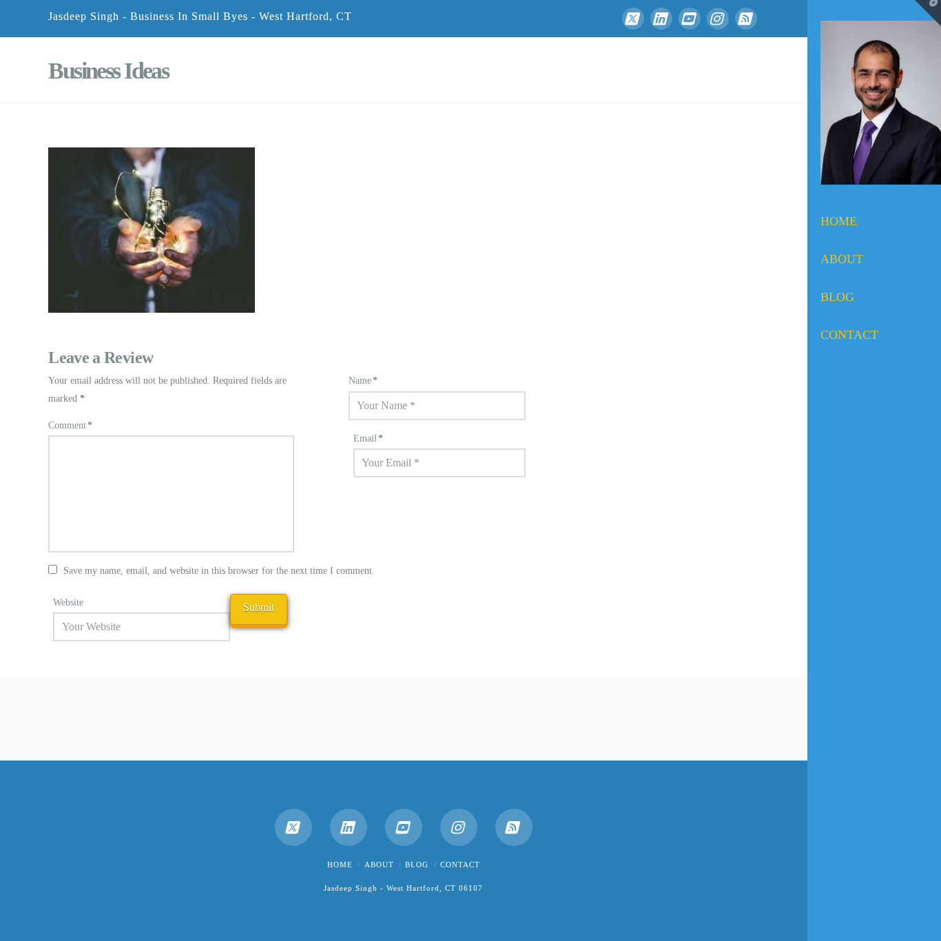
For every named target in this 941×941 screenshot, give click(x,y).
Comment (70, 425)
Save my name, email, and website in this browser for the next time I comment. (219, 571)
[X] (633, 19)
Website (68, 602)
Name (363, 380)
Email (368, 438)
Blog (416, 864)
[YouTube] (690, 19)
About (379, 864)
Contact (460, 864)
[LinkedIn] (661, 19)
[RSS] (746, 19)
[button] (928, 13)
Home (340, 864)
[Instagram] (718, 19)
